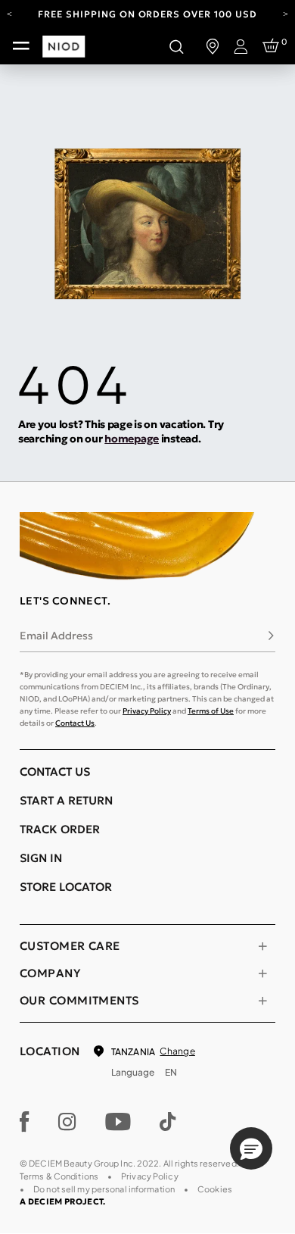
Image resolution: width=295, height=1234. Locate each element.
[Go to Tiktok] (168, 1122)
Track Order (60, 829)
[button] (251, 1148)
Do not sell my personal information (104, 1189)
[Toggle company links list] (262, 973)
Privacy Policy (147, 711)
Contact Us (75, 723)
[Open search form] (176, 46)
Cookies (214, 1189)
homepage (131, 438)
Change (177, 1051)
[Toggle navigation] (21, 46)
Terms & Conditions (59, 1176)
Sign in (41, 858)
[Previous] (9, 12)
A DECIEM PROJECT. (62, 1201)
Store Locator (66, 886)
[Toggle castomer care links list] (262, 946)
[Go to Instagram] (67, 1122)
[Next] (285, 12)
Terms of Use (211, 711)
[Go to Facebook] (25, 1122)
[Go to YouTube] (118, 1122)
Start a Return (66, 800)
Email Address (56, 635)
